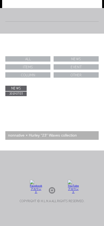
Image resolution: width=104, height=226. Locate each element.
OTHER (76, 75)
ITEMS (28, 67)
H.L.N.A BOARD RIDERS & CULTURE (52, 15)
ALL (28, 59)
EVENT (76, 67)
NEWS (76, 59)
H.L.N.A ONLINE (52, 4)
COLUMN (28, 75)
